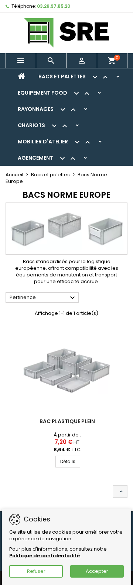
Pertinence (43, 297)
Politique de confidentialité (44, 555)
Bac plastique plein (67, 421)
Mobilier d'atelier (55, 142)
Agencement (47, 158)
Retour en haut (121, 491)
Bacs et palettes (74, 77)
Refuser (36, 571)
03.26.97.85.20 (53, 6)
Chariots (43, 126)
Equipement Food (54, 93)
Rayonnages (48, 109)
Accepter (97, 571)
